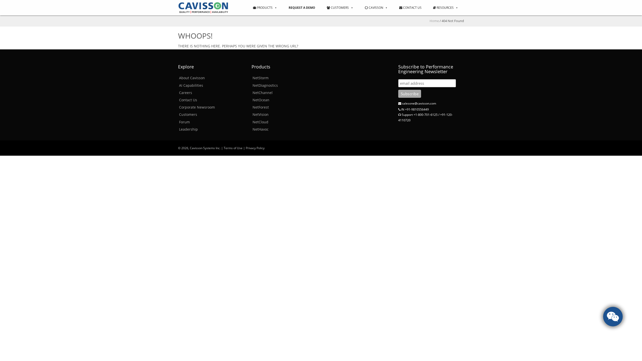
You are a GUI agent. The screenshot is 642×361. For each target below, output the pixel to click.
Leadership (188, 129)
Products (264, 8)
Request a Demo (302, 8)
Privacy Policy (255, 148)
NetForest (261, 107)
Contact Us (412, 8)
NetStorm (261, 77)
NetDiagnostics (265, 85)
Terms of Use (233, 148)
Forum (184, 122)
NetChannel (263, 92)
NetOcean (261, 100)
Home (434, 21)
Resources (445, 8)
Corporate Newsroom (197, 107)
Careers (185, 92)
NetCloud (260, 122)
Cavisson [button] (375, 8)
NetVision (261, 114)
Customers (339, 8)
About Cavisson (192, 77)
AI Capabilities (191, 85)
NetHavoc (261, 129)
